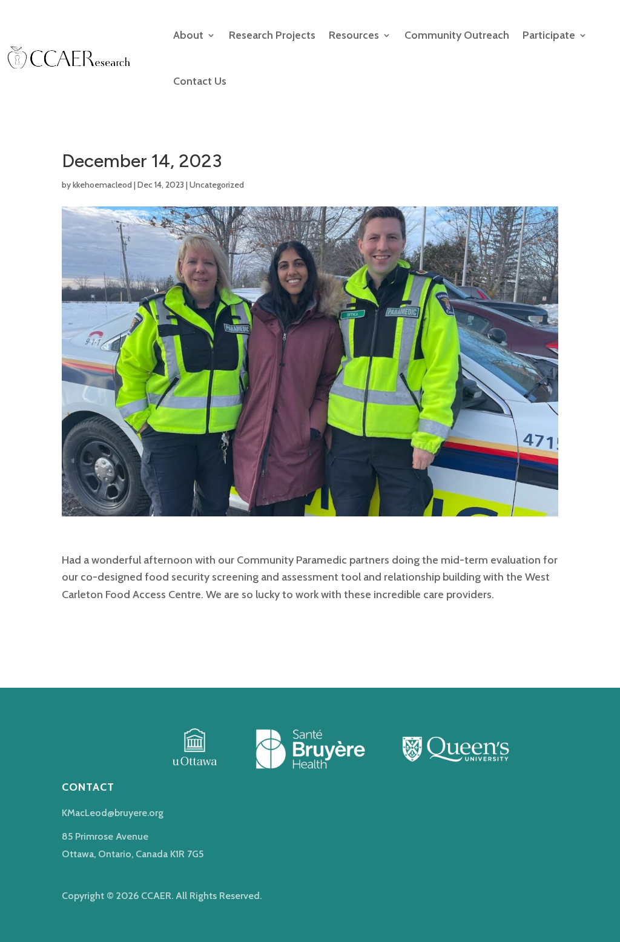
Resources (354, 35)
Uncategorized (217, 184)
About (188, 35)
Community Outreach (456, 35)
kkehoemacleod (102, 184)
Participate (549, 35)
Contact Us (199, 81)
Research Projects (272, 35)
